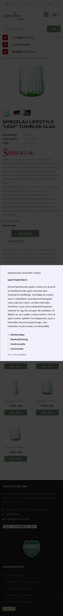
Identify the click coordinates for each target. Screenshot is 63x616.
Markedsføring (19, 339)
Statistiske (17, 348)
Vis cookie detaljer (17, 354)
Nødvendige (17, 334)
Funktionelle (18, 344)
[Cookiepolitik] (41, 326)
